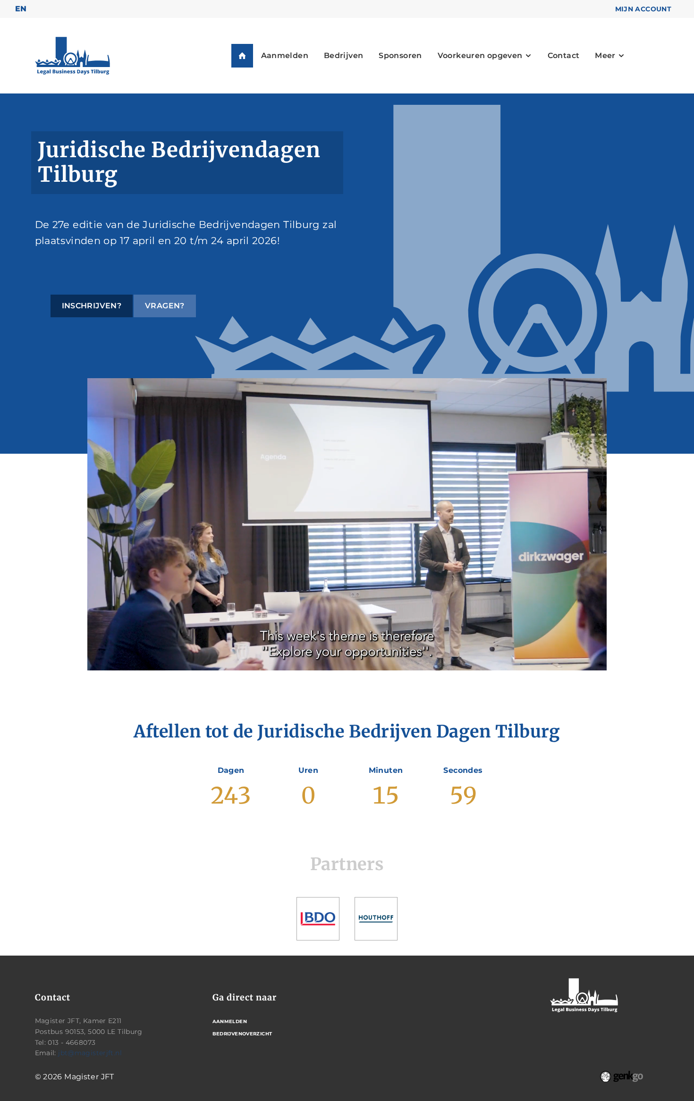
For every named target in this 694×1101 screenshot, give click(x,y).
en (21, 8)
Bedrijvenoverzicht (242, 1034)
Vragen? (165, 305)
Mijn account (643, 9)
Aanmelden (229, 1021)
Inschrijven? (92, 305)
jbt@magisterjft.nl (90, 1053)
